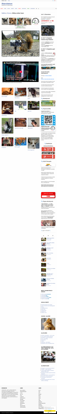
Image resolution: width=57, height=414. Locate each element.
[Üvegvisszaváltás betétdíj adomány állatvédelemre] (48, 123)
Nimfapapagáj (43, 296)
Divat (39, 391)
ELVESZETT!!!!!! (43, 311)
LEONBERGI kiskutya (44, 308)
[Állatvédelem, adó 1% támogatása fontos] (43, 273)
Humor (40, 396)
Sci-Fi (39, 392)
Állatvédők (21, 399)
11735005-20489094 (48, 75)
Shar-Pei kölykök (4, 96)
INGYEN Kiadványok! (23, 391)
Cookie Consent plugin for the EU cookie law (50, 412)
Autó (39, 399)
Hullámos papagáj (44, 294)
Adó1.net (21, 394)
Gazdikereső (33, 8)
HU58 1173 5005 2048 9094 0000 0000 (47, 79)
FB (36, 8)
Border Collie (43, 309)
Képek (16, 8)
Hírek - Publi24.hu (22, 390)
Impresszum (3, 412)
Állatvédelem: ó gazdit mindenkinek (50, 248)
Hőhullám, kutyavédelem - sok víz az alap (50, 238)
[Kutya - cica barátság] (43, 253)
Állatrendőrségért (22, 405)
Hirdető (12, 8)
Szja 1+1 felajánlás (41, 407)
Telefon (40, 400)
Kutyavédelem (49, 258)
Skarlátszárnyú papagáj (45, 297)
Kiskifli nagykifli (17, 146)
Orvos (21, 395)
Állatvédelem (7, 4)
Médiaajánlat (11, 412)
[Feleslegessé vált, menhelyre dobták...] (43, 283)
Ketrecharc (40, 404)
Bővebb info (50, 409)
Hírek (5, 8)
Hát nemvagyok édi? (31, 149)
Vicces (9, 13)
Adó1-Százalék (22, 400)
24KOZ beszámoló (23, 407)
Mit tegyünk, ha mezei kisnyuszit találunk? (47, 368)
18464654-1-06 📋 (20, 26)
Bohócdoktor (40, 405)
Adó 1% (2, 8)
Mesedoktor (40, 401)
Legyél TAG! (22, 396)
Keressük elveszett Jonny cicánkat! (46, 304)
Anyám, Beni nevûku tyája (19, 128)
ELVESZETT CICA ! (44, 312)
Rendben (50, 410)
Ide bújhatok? (4, 147)
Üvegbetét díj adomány (42, 408)
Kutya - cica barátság (44, 338)
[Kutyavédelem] (43, 258)
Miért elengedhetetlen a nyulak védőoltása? (48, 374)
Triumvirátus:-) (17, 97)
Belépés (9, 0)
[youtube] (54, 0)
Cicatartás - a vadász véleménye (46, 369)
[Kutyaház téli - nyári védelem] (43, 268)
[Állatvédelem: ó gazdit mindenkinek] (43, 248)
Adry (15, 111)
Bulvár (39, 395)
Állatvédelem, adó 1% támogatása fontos (50, 274)
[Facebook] (52, 0)
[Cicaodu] (43, 263)
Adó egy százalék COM (42, 403)
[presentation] (43, 236)
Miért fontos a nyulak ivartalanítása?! (47, 376)
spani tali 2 (29, 111)
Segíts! (19, 8)
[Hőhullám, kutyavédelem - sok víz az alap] (43, 238)
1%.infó (21, 392)
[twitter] (53, 0)
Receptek (40, 394)
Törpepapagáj (43, 295)
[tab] (43, 236)
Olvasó (8, 8)
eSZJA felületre (47, 43)
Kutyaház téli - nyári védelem (51, 268)
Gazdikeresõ (22, 401)
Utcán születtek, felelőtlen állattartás (47, 336)
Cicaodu (48, 263)
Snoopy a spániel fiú (5, 134)
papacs (29, 98)
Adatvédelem (7, 412)
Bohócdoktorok (22, 403)
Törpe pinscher (30, 128)
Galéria (4, 13)
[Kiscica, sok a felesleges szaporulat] (43, 278)
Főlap (28, 8)
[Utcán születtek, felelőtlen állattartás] (43, 242)
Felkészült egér (4, 115)
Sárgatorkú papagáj (44, 298)
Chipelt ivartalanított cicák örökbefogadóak (48, 305)
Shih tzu (42, 306)
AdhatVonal (24, 8)
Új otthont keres (43, 310)
